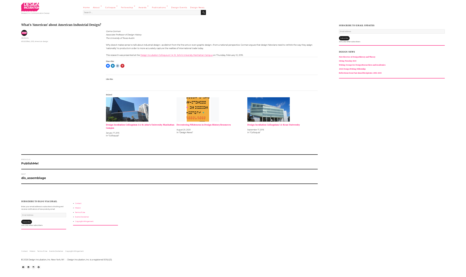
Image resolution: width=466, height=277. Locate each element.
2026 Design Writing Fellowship (352, 69)
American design (41, 41)
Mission (78, 208)
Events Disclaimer (82, 217)
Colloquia (110, 7)
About (96, 7)
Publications (159, 7)
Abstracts (25, 38)
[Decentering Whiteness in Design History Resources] (211, 109)
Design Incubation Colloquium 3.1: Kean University (273, 125)
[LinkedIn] (90, 19)
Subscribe (27, 222)
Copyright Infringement (84, 221)
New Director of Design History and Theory (357, 57)
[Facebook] (85, 19)
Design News (197, 7)
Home (86, 7)
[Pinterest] (99, 19)
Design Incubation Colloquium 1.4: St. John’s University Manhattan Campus (176, 55)
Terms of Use (80, 212)
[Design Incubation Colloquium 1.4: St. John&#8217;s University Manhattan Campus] (140, 109)
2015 (32, 41)
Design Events (179, 7)
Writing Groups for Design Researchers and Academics (362, 65)
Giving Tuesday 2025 (347, 61)
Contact (78, 203)
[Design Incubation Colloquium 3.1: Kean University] (281, 109)
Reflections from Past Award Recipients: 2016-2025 (360, 73)
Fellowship (127, 7)
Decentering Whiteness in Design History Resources (204, 125)
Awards (142, 7)
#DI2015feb (25, 41)
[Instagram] (95, 19)
